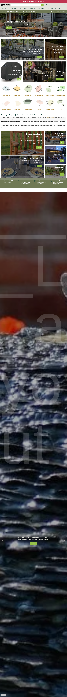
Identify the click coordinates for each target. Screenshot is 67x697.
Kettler (47, 117)
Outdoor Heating (40, 8)
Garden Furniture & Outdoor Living (8, 8)
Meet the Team (6, 11)
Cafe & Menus (18, 11)
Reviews (22, 11)
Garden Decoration (22, 8)
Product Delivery (27, 11)
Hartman (52, 117)
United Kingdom (61, 11)
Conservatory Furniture (51, 8)
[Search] (42, 5)
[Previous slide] (3, 541)
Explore (19, 544)
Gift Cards (33, 11)
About (2, 11)
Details (41, 183)
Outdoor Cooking (31, 8)
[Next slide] (64, 541)
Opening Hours (12, 11)
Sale (59, 8)
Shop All (9, 27)
